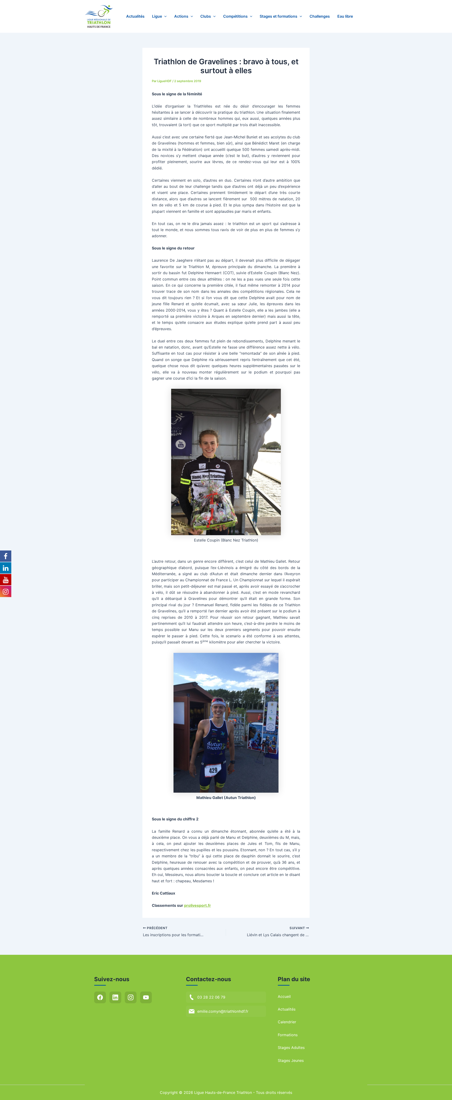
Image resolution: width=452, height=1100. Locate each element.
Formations (288, 1034)
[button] (164, 16)
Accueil (284, 996)
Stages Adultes (291, 1047)
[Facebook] (100, 997)
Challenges (320, 16)
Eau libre (345, 16)
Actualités (135, 16)
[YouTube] (146, 997)
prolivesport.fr (197, 905)
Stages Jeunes (291, 1060)
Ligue (157, 16)
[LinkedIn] (115, 997)
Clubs (205, 16)
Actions (181, 16)
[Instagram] (131, 997)
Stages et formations (278, 16)
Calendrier (287, 1022)
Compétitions (235, 16)
